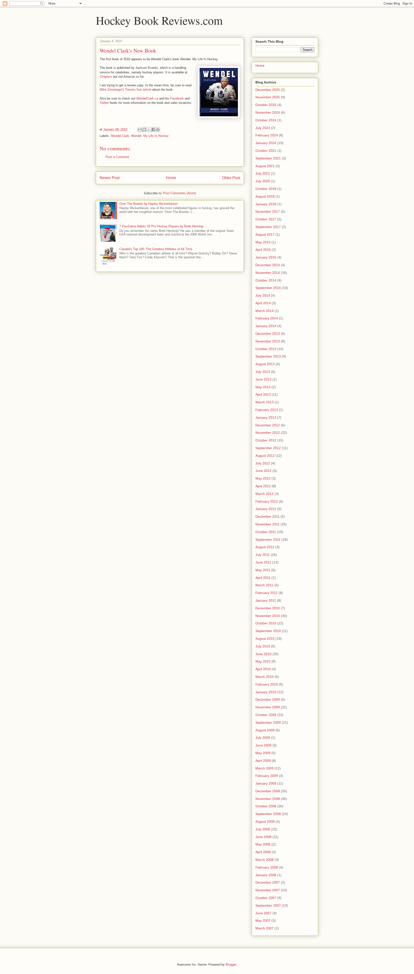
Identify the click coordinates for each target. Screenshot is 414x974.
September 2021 (268, 158)
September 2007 (268, 905)
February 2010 (266, 684)
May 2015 (262, 242)
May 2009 (262, 753)
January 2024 (265, 143)
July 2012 (262, 463)
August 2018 (265, 196)
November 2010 (267, 616)
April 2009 (263, 761)
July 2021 (262, 173)
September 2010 (268, 631)
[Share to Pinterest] (157, 129)
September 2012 (268, 448)
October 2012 (265, 440)
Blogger (231, 964)
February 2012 (266, 501)
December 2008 (267, 791)
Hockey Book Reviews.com (159, 20)
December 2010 (267, 608)
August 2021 (265, 166)
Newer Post (110, 178)
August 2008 (265, 821)
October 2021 (265, 151)
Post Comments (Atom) (179, 193)
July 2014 (262, 295)
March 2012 (264, 494)
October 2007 (265, 898)
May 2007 (262, 920)
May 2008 (262, 844)
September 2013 (268, 356)
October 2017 (265, 219)
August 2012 (265, 456)
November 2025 (267, 97)
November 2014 (267, 273)
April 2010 (263, 669)
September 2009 (268, 722)
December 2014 (267, 265)
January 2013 (265, 417)
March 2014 (264, 311)
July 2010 (262, 646)
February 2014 (266, 318)
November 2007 (267, 890)
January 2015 (265, 257)
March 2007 (264, 928)
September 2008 (268, 814)
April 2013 (263, 394)
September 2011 (268, 539)
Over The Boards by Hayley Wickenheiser (148, 203)
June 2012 (263, 471)
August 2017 (265, 234)
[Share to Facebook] (153, 129)
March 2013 (264, 402)
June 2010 (263, 654)
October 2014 (265, 280)
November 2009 (267, 707)
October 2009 (265, 715)
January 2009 (265, 783)
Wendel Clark (120, 136)
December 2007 (267, 882)
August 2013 (265, 364)
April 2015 (263, 250)
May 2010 (262, 661)
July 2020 (262, 181)
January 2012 (265, 509)
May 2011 (262, 570)
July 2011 (262, 555)
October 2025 (265, 105)
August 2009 (265, 730)
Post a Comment (117, 157)
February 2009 (266, 776)
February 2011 (266, 593)
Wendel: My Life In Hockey (150, 136)
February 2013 (266, 410)
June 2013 (263, 379)
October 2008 (265, 806)
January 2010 (265, 692)
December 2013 (267, 333)
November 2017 (267, 211)
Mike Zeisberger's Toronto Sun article (125, 89)
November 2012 (267, 432)
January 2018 (265, 204)
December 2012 (267, 425)
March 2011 (264, 585)
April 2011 (262, 578)
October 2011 (265, 532)
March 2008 (264, 860)
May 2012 (262, 478)
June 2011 (263, 562)
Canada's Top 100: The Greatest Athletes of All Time (155, 249)
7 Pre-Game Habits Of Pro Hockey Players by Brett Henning (161, 226)
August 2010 (265, 638)
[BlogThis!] (144, 129)
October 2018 (265, 189)
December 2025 (267, 90)
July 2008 (262, 829)
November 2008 (267, 799)
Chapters (106, 76)
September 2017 (268, 227)
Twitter (104, 103)
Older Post (231, 178)
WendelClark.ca (147, 98)
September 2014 (268, 288)
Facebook (177, 98)
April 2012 (263, 486)
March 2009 (264, 768)
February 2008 (266, 867)
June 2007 (263, 913)
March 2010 (264, 677)
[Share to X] (148, 129)
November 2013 (267, 341)
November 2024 (267, 112)
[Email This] (139, 129)
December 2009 (267, 699)
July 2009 (262, 737)
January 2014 (265, 326)
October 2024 (265, 120)
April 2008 (263, 852)
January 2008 (265, 875)
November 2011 (267, 524)
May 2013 (262, 387)
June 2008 (263, 837)
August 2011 (264, 547)
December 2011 (267, 516)
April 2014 (263, 303)
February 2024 (266, 135)
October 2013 (265, 349)
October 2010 (265, 623)
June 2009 (263, 745)
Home (171, 178)
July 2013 (262, 372)
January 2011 (265, 600)
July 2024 (262, 128)
